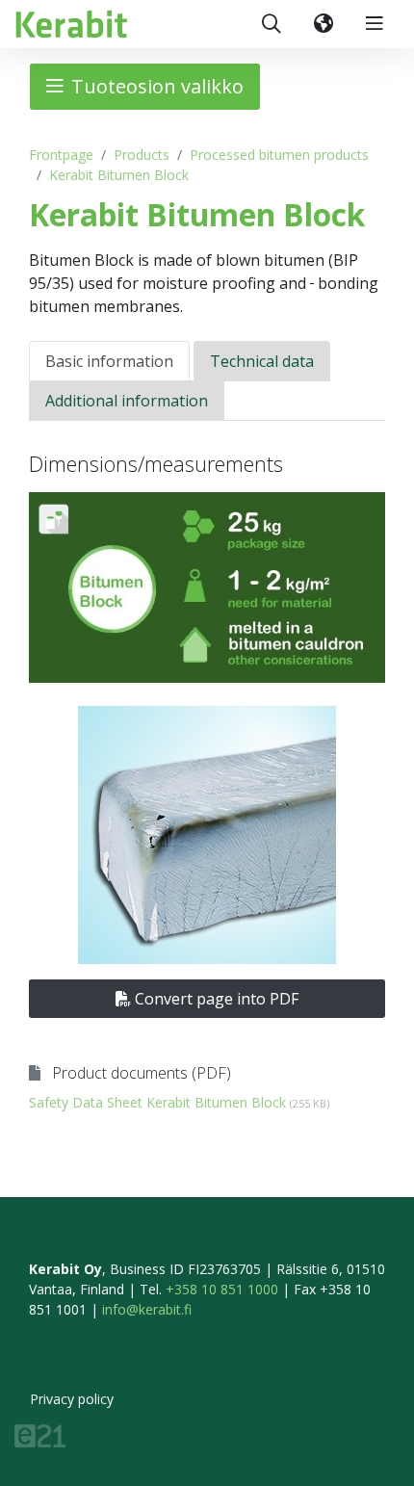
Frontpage (61, 154)
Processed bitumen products (279, 154)
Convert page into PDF (214, 998)
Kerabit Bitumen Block (119, 175)
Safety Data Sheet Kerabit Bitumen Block (179, 1102)
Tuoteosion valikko (157, 86)
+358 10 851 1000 (222, 1289)
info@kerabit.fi (147, 1309)
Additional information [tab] (126, 400)
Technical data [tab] (262, 361)
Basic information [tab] (109, 361)
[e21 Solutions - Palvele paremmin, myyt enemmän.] (39, 1434)
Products (141, 154)
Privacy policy (72, 1399)
